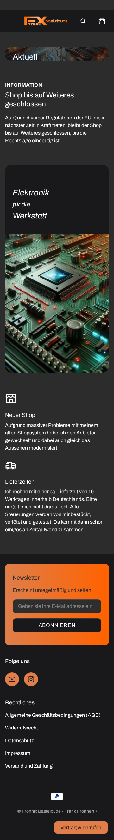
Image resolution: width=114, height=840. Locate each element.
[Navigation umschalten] (12, 21)
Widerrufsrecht (21, 727)
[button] (83, 21)
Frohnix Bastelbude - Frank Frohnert (58, 811)
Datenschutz (19, 740)
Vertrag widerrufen (80, 827)
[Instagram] (31, 679)
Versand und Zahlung (29, 766)
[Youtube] (12, 679)
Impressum (17, 753)
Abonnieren (57, 625)
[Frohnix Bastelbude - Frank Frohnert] (46, 21)
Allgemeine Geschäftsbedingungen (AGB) (53, 715)
